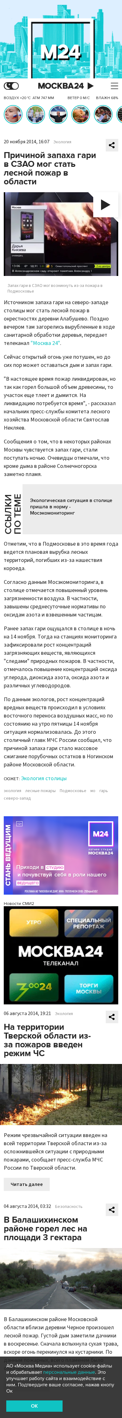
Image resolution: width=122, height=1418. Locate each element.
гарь (103, 791)
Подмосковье (73, 791)
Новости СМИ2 (19, 903)
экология (12, 791)
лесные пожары (40, 791)
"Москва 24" (45, 343)
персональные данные (69, 1372)
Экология (62, 142)
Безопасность (69, 1207)
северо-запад (17, 798)
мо (92, 791)
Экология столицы (44, 778)
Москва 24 (61, 86)
